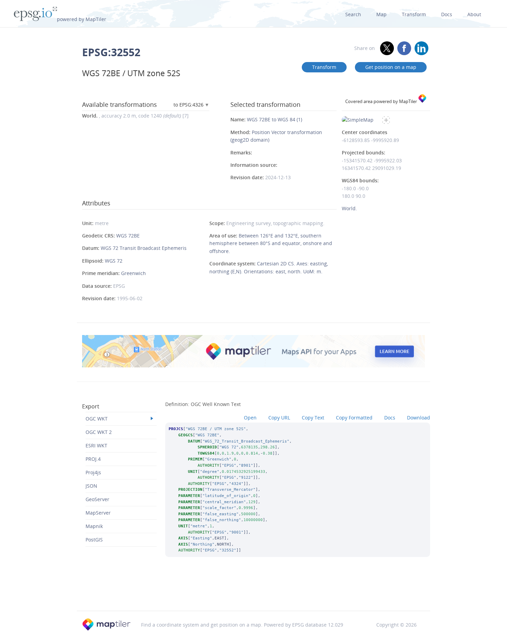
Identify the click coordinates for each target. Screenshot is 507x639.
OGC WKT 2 (99, 432)
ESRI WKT (96, 445)
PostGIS (94, 539)
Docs (446, 14)
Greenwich (133, 273)
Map (381, 14)
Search (353, 14)
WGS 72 (113, 260)
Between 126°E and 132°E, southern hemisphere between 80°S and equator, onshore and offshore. (270, 243)
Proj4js (93, 472)
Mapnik (94, 526)
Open (250, 417)
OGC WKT (97, 418)
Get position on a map (390, 67)
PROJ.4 (93, 459)
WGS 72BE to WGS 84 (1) (274, 119)
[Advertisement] (253, 593)
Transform (414, 14)
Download (418, 417)
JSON (91, 486)
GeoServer (97, 499)
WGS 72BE (128, 235)
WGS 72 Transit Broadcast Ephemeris (144, 248)
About (474, 14)
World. (349, 208)
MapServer (98, 512)
